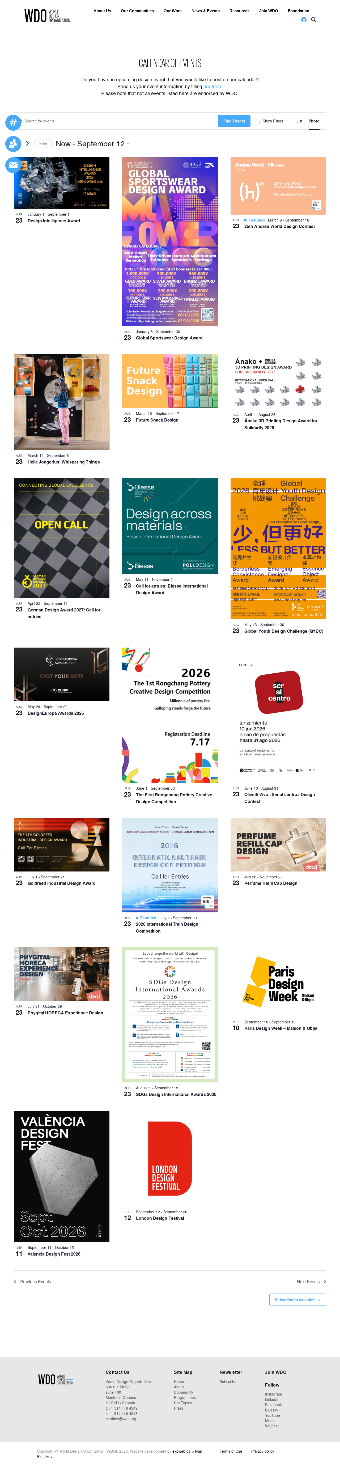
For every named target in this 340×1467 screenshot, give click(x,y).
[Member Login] (304, 19)
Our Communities (137, 10)
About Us (102, 10)
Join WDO (268, 10)
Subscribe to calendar (295, 1299)
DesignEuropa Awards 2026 (56, 713)
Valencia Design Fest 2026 (54, 1254)
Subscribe (228, 1381)
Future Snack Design (157, 420)
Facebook (273, 1404)
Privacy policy (262, 1451)
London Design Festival (160, 1218)
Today (43, 143)
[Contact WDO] (13, 144)
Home (179, 1381)
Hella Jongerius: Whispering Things (64, 462)
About (179, 1386)
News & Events (206, 10)
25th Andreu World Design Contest (279, 226)
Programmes (185, 1397)
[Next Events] (27, 143)
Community (183, 1392)
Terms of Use (231, 1451)
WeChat (272, 1425)
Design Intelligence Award (54, 221)
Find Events (234, 121)
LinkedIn (272, 1399)
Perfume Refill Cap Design (271, 883)
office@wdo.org (123, 1418)
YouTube (272, 1415)
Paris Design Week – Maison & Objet (280, 1028)
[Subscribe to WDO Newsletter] (13, 165)
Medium (272, 1420)
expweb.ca (181, 1451)
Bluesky (271, 1410)
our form (212, 86)
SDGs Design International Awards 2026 (176, 1094)
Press (179, 1408)
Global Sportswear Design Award (169, 338)
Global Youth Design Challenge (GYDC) (283, 631)
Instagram (273, 1394)
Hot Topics (183, 1402)
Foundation (298, 10)
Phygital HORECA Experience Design (65, 1013)
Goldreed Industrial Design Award (62, 883)
